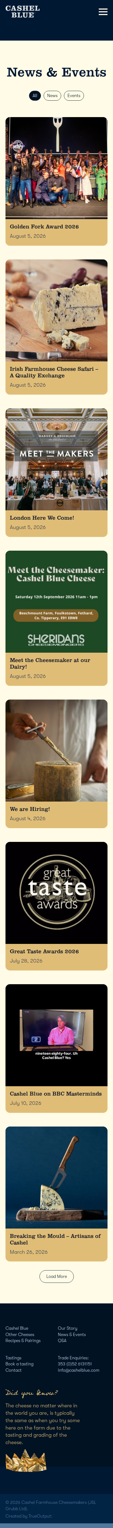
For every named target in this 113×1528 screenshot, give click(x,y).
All (35, 95)
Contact (13, 1370)
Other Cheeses (19, 1334)
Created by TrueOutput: (28, 1516)
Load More (56, 1276)
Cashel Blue (16, 1328)
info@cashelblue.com (78, 1370)
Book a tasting (19, 1364)
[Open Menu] (103, 11)
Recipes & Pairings (23, 1340)
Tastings (13, 1358)
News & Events (72, 1334)
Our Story (67, 1328)
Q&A (62, 1340)
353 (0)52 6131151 (75, 1364)
